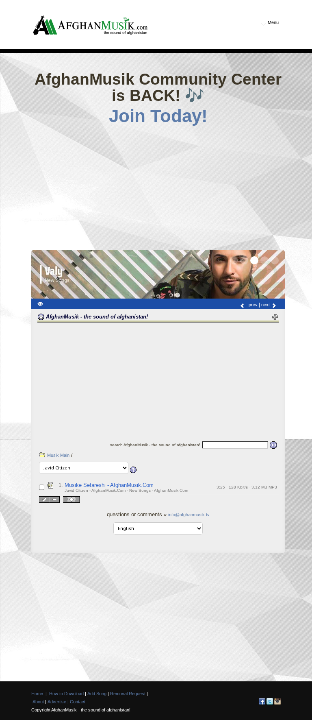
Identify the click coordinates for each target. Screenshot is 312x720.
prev (252, 304)
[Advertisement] (171, 185)
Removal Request (127, 693)
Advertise (57, 701)
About (38, 701)
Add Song (96, 693)
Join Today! (158, 116)
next (266, 304)
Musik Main (58, 455)
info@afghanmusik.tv (189, 514)
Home (37, 693)
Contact (77, 701)
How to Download (66, 693)
